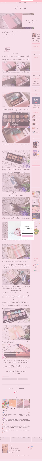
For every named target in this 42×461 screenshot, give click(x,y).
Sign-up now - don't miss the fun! (14, 0)
